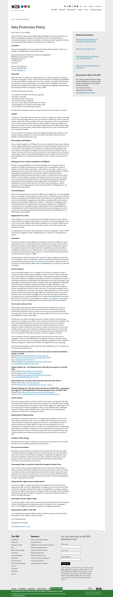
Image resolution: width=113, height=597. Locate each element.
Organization (14, 542)
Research (35, 536)
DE (81, 6)
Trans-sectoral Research (37, 561)
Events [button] (80, 10)
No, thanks (96, 593)
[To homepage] (18, 8)
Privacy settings (56, 589)
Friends (13, 566)
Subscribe (65, 564)
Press (12, 547)
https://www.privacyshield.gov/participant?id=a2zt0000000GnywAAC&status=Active (31, 363)
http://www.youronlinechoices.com (23, 360)
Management (14, 539)
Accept (88, 593)
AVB (50, 589)
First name (64, 544)
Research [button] (62, 10)
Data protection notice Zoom (85, 49)
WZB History (14, 571)
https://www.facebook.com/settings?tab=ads (33, 358)
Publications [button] (72, 10)
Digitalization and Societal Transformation (42, 545)
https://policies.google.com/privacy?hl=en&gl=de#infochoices (39, 394)
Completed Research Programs (39, 563)
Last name (64, 551)
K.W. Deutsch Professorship (18, 563)
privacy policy (74, 576)
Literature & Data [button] (96, 10)
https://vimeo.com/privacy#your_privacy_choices (35, 385)
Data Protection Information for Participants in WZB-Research (87, 40)
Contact (91, 6)
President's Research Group (38, 555)
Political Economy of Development (40, 558)
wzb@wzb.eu (21, 70)
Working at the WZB (16, 545)
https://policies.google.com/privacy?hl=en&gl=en (38, 392)
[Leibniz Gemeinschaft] (90, 589)
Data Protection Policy (19, 595)
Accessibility (22, 589)
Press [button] (86, 10)
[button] (102, 19)
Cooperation (14, 553)
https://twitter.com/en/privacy (32, 371)
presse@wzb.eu (41, 261)
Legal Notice (31, 589)
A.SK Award (14, 568)
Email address (65, 557)
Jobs (85, 6)
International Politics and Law (39, 547)
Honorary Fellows (16, 561)
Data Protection (42, 589)
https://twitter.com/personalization (30, 373)
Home (13, 19)
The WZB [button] (54, 10)
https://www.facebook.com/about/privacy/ (34, 356)
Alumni (13, 574)
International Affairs (17, 555)
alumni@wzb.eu (54, 298)
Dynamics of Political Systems (39, 550)
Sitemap (13, 589)
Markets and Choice (36, 542)
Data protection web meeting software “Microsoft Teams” (87, 57)
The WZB (15, 536)
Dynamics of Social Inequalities (39, 539)
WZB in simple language (17, 550)
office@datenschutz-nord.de (21, 526)
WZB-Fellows (14, 558)
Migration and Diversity (37, 553)
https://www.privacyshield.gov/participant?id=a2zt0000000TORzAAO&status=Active (31, 376)
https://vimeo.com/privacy (31, 383)
